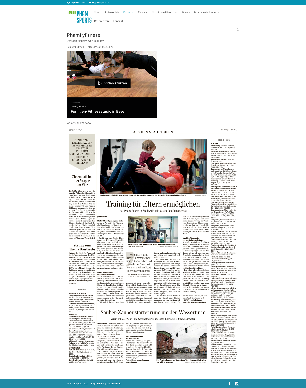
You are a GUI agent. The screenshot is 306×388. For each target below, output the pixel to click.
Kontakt (118, 21)
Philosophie (112, 12)
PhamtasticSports (205, 12)
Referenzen (101, 21)
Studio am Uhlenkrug (165, 12)
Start (97, 12)
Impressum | (98, 383)
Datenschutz (114, 383)
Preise (186, 12)
